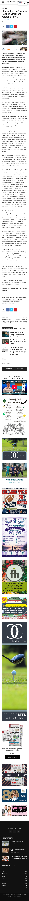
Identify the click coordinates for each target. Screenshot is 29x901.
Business (4, 343)
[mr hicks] (14, 810)
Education (12, 894)
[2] (14, 473)
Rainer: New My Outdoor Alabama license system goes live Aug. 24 (17, 334)
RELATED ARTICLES (7, 328)
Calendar (10, 896)
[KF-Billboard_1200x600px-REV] (14, 795)
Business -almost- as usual (17, 841)
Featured (12, 297)
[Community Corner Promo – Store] (14, 608)
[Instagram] (14, 831)
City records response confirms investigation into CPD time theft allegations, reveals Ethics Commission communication (18, 351)
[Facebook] (8, 26)
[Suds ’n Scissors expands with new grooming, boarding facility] (5, 341)
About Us (19, 896)
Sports (7, 894)
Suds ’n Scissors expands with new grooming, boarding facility (18, 341)
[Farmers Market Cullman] (14, 577)
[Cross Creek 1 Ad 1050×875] (14, 449)
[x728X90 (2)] (14, 49)
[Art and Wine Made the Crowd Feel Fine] (5, 850)
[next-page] (5, 359)
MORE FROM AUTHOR (19, 328)
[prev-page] (2, 359)
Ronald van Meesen (15, 301)
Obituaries (18, 894)
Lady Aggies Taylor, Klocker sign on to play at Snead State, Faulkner (8, 321)
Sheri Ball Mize (5, 303)
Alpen (7, 297)
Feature (3, 351)
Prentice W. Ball (5, 301)
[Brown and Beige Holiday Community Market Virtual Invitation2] (14, 416)
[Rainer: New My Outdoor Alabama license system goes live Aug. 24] (5, 334)
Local (11, 6)
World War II (12, 303)
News (7, 6)
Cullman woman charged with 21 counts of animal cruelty (21, 321)
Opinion (24, 894)
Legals (14, 896)
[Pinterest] (15, 26)
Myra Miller (8, 299)
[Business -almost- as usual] (5, 843)
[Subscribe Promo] (14, 775)
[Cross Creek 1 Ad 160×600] (14, 671)
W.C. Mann (6, 19)
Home (3, 6)
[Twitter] (11, 26)
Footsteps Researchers (21, 297)
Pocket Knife (19, 299)
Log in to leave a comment (14, 368)
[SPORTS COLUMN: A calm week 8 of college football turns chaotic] (5, 858)
